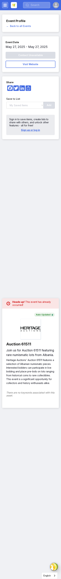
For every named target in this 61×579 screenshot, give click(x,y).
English (47, 575)
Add (49, 105)
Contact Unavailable (30, 55)
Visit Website (30, 64)
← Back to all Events (18, 26)
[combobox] (50, 575)
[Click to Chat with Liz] (54, 567)
